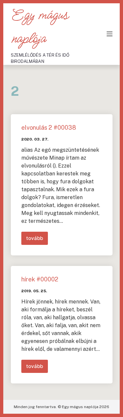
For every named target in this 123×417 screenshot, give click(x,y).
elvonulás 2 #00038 (48, 127)
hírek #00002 (39, 279)
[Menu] (110, 34)
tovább (37, 240)
